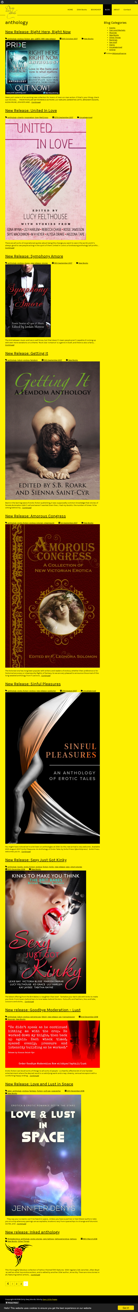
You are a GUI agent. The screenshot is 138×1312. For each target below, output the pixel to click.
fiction (27, 39)
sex (60, 1017)
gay (32, 39)
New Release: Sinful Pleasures (33, 683)
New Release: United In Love (31, 110)
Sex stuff (113, 42)
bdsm (20, 360)
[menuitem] (2, 2)
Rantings (113, 40)
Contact (127, 9)
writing (112, 50)
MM (42, 39)
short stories (76, 867)
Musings (11, 1019)
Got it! (126, 1307)
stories (45, 263)
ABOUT (117, 9)
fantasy (32, 1091)
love (37, 117)
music (27, 263)
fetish (44, 1017)
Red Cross (43, 117)
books (20, 867)
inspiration (29, 117)
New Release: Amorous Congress (35, 516)
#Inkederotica (14, 1239)
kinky (51, 867)
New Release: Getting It (26, 353)
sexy (68, 867)
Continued (36, 102)
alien (10, 1091)
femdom (34, 360)
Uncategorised (86, 117)
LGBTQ (37, 39)
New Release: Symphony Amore (34, 256)
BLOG (107, 9)
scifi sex (47, 1091)
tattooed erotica (62, 1239)
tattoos (73, 1239)
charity (20, 117)
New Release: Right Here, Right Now (38, 31)
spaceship (56, 1091)
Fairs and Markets (117, 30)
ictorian (39, 523)
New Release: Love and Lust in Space (39, 1084)
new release (50, 39)
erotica (20, 39)
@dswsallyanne (119, 53)
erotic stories (36, 1239)
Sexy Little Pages (50, 1299)
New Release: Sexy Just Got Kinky (36, 859)
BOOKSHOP (96, 9)
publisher (51, 691)
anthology (12, 39)
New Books (89, 39)
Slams (112, 45)
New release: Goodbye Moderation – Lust (43, 1009)
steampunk (49, 523)
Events (112, 28)
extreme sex (35, 1017)
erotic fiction (23, 523)
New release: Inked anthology (32, 1232)
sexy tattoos (48, 1239)
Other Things (23, 1241)
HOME (70, 9)
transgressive (68, 1017)
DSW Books (82, 9)
